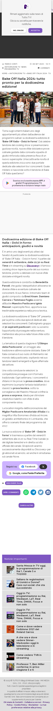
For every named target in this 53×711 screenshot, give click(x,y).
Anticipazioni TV (12, 67)
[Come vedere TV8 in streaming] (10, 656)
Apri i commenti (11, 492)
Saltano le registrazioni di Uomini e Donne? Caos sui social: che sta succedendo (30, 583)
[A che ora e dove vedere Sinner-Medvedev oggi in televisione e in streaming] (10, 642)
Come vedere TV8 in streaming (29, 656)
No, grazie (18, 30)
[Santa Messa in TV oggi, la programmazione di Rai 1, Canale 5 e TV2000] (10, 569)
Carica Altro (26, 505)
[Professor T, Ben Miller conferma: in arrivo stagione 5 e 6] (10, 666)
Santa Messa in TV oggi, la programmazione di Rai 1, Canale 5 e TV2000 (31, 569)
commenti (45, 68)
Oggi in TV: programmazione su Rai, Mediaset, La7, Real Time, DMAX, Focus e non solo (31, 599)
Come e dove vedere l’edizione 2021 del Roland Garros (29, 629)
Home (4, 73)
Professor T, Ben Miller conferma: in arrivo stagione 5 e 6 (30, 667)
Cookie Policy (20, 705)
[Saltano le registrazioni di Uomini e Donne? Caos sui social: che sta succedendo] (10, 583)
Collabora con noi (32, 702)
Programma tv (12, 69)
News (23, 67)
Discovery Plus (13, 483)
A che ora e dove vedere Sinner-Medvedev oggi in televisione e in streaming (27, 643)
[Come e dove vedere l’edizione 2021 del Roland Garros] (10, 629)
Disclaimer (34, 705)
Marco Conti (11, 64)
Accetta (35, 30)
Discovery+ (33, 265)
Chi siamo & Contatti (13, 702)
